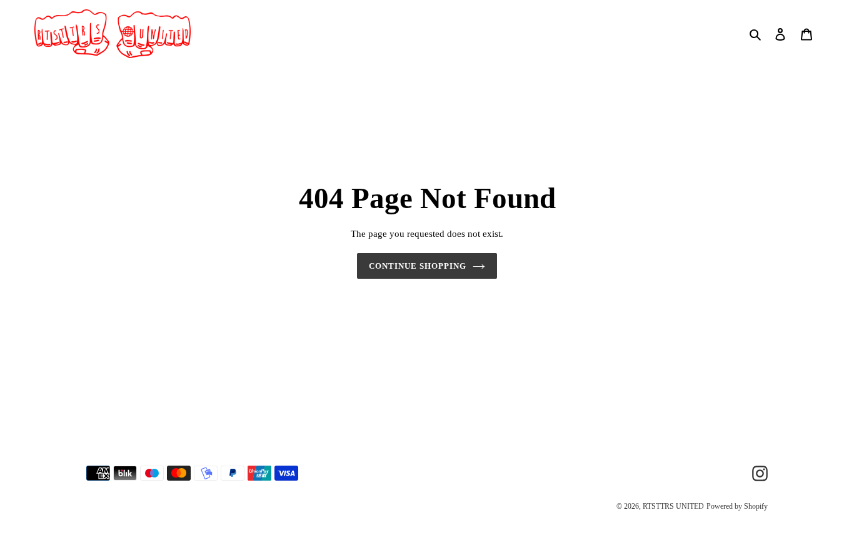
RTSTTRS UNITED (673, 506)
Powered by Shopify (737, 506)
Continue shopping (418, 266)
